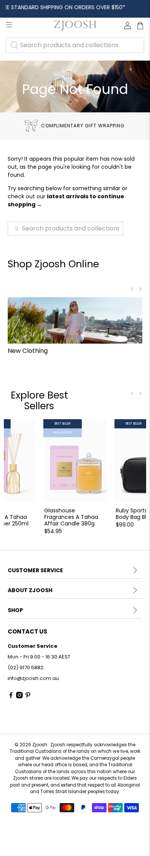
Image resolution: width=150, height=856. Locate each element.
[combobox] (75, 45)
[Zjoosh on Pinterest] (28, 696)
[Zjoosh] (75, 25)
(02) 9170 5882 (25, 667)
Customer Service (35, 570)
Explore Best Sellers (39, 400)
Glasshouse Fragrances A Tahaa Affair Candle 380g (71, 517)
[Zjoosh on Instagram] (19, 696)
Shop (15, 610)
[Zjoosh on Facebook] (11, 696)
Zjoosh (39, 745)
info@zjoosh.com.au (33, 678)
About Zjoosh (30, 590)
